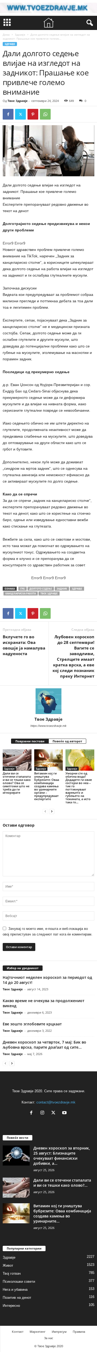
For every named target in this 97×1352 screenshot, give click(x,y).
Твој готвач (12, 1273)
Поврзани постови (29, 741)
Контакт (17, 1332)
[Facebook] (8, 114)
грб (22, 588)
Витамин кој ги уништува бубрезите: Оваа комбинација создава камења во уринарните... (62, 1213)
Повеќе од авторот (67, 741)
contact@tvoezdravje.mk (55, 1102)
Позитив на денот (17, 1298)
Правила (79, 1332)
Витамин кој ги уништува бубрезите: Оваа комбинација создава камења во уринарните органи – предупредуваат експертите (46, 786)
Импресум (59, 1332)
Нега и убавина (15, 1290)
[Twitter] (20, 114)
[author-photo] (48, 701)
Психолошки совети (19, 1282)
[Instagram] (43, 1113)
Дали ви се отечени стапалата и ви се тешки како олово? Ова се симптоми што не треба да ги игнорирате (17, 783)
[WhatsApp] (45, 114)
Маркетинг (38, 1332)
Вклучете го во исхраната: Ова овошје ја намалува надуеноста (24, 645)
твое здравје (49, 593)
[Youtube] (65, 1113)
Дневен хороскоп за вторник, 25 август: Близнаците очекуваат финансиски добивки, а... (61, 1155)
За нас (48, 1338)
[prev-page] (45, 811)
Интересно (11, 1306)
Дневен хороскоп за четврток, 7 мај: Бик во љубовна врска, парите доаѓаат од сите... (44, 1045)
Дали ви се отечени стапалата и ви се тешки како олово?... (62, 1183)
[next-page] (51, 811)
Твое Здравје (18, 101)
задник (62, 588)
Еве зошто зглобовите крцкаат (32, 1023)
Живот (8, 1265)
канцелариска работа (20, 593)
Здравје (20, 34)
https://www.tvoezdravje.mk (48, 725)
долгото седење (40, 588)
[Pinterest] (32, 114)
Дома (6, 34)
